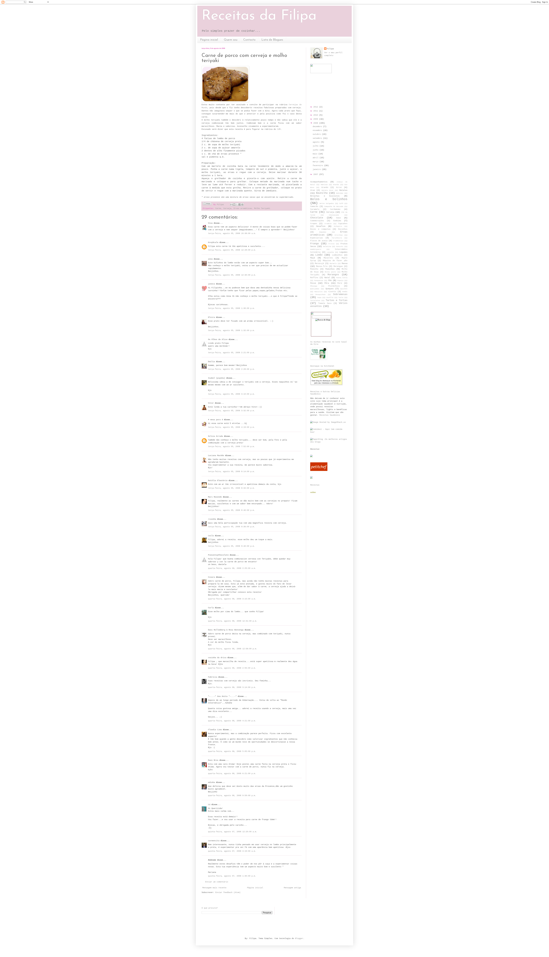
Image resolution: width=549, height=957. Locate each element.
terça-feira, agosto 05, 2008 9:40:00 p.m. (231, 546)
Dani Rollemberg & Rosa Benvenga (225, 630)
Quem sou (230, 39)
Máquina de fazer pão (335, 261)
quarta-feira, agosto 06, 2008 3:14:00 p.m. (232, 687)
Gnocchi (339, 246)
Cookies (337, 221)
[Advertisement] (254, 925)
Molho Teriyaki (262, 209)
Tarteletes (315, 300)
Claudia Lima (215, 729)
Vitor (211, 403)
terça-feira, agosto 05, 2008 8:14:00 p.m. (231, 471)
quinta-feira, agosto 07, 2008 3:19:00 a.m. (232, 851)
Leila (211, 536)
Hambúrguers (315, 249)
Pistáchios (334, 286)
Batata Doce (327, 190)
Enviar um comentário (216, 882)
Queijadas (314, 289)
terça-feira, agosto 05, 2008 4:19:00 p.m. (231, 427)
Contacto (249, 39)
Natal (327, 277)
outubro (317, 134)
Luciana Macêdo (216, 455)
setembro (318, 138)
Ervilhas (339, 235)
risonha (212, 519)
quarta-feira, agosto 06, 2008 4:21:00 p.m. (232, 721)
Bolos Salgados (327, 203)
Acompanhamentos (318, 182)
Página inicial (209, 39)
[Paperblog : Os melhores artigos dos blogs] (328, 442)
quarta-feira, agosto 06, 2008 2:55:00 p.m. (232, 668)
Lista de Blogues (272, 39)
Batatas (343, 190)
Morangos (333, 274)
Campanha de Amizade (333, 206)
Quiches (343, 289)
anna (210, 259)
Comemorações (317, 221)
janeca (211, 284)
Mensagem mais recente (214, 888)
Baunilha (322, 193)
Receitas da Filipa (259, 16)
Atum (312, 190)
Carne (218, 209)
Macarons (328, 258)
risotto (332, 292)
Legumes (343, 252)
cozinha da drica (217, 657)
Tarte (340, 297)
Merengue (338, 266)
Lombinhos (337, 255)
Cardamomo (335, 209)
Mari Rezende (215, 497)
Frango (314, 243)
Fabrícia (212, 677)
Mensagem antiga (292, 888)
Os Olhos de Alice (217, 339)
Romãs (344, 292)
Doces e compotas (320, 229)
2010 (316, 115)
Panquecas (318, 280)
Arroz (339, 188)
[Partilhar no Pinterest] (242, 204)
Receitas (314, 449)
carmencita (213, 841)
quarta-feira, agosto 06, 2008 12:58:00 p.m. (232, 649)
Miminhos (330, 269)
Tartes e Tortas (337, 300)
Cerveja (227, 209)
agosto (317, 142)
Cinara (211, 577)
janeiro (317, 169)
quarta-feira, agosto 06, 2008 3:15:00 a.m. (232, 599)
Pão (330, 280)
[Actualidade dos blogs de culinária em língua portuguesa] (328, 422)
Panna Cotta (341, 278)
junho (316, 150)
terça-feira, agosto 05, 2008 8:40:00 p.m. (231, 510)
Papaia (340, 280)
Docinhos (342, 229)
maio (315, 154)
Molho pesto (330, 272)
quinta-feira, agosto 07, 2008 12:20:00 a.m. (232, 832)
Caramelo (314, 209)
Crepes (313, 224)
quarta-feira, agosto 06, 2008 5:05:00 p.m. (232, 751)
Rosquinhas (321, 294)
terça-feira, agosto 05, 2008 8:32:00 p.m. (231, 488)
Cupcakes (342, 224)
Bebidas (339, 193)
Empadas (322, 232)
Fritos (332, 244)
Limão (319, 255)
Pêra (326, 283)
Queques (330, 289)
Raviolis (319, 292)
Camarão (314, 207)
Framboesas (338, 241)
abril (316, 157)
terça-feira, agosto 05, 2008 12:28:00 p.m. (232, 250)
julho (316, 146)
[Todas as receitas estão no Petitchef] (318, 470)
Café (341, 203)
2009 (316, 119)
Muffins (314, 278)
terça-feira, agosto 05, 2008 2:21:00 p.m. (231, 352)
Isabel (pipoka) (216, 378)
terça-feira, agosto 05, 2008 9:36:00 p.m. (231, 527)
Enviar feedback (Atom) (227, 892)
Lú (209, 804)
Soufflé (329, 297)
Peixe (313, 283)
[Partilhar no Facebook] (239, 204)
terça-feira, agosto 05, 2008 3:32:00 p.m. (231, 410)
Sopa (319, 297)
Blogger (299, 938)
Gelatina (327, 246)
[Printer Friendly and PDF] (207, 204)
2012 (316, 107)
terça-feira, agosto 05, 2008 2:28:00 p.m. (231, 369)
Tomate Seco (325, 303)
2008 (316, 123)
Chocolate (316, 217)
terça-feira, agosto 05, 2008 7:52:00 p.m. (231, 446)
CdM (279, 129)
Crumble (328, 224)
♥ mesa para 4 (215, 419)
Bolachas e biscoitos (325, 196)
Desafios (320, 226)
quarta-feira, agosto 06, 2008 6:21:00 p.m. (232, 773)
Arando (324, 188)
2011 (316, 111)
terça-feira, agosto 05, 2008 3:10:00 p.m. (231, 394)
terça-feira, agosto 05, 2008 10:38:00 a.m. (232, 233)
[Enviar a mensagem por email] (231, 204)
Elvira (211, 317)
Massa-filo (322, 266)
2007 (316, 174)
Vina (210, 223)
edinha (211, 782)
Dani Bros (213, 760)
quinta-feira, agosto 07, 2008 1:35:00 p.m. (232, 876)
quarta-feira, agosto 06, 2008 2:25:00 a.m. (232, 568)
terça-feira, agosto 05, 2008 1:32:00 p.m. (231, 330)
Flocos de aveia (319, 241)
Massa (344, 263)
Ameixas (324, 185)
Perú (339, 283)
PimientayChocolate (218, 555)
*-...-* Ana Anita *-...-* (222, 696)
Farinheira (337, 238)
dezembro (318, 126)
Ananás (336, 185)
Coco (338, 218)
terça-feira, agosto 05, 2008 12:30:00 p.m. (232, 275)
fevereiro (318, 165)
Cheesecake (334, 215)
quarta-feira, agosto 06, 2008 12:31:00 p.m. (232, 621)
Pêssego (313, 286)
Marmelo (333, 263)
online (313, 492)
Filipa (330, 49)
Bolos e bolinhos (328, 199)
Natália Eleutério (217, 480)
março (316, 162)
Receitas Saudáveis (329, 415)
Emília (211, 361)
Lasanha (330, 252)
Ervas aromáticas (243, 209)
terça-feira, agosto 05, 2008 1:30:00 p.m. (231, 308)
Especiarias (316, 238)
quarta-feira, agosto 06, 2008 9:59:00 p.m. (232, 795)
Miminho (314, 269)
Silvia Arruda (215, 436)
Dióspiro (338, 226)
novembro (318, 130)
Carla (211, 608)
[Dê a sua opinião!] (234, 204)
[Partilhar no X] (236, 204)
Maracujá (319, 264)
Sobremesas (340, 294)
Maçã (312, 258)
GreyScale (213, 242)
